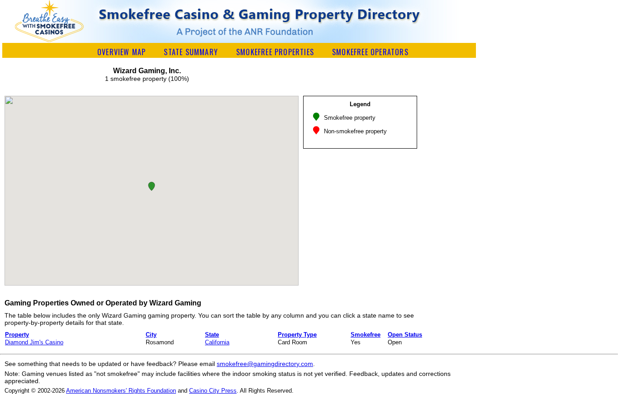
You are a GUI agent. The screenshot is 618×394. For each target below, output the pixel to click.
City (151, 334)
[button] (151, 186)
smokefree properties (275, 52)
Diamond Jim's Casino (34, 342)
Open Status (405, 334)
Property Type (297, 334)
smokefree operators (370, 52)
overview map (121, 52)
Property (17, 334)
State (212, 334)
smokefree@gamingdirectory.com (265, 363)
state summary (191, 52)
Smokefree (365, 334)
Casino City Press (213, 390)
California (217, 342)
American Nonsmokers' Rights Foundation (121, 390)
